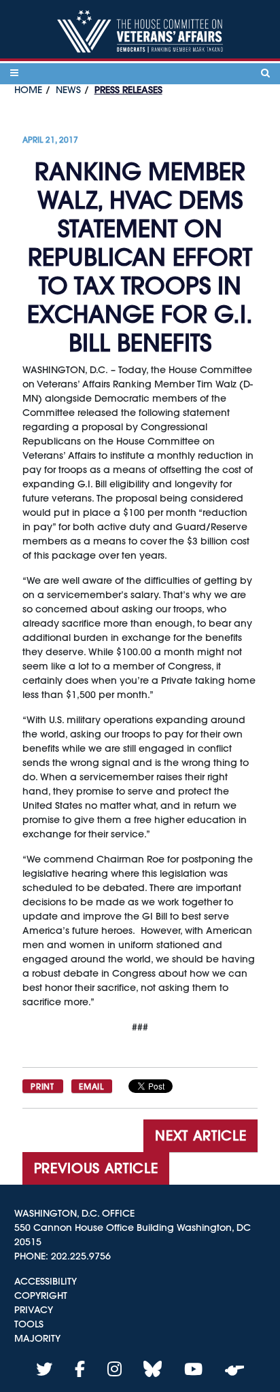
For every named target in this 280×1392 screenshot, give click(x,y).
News (68, 90)
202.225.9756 (81, 1256)
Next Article (200, 1135)
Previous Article (96, 1168)
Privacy (33, 1310)
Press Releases (128, 90)
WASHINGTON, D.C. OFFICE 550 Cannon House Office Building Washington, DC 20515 (132, 1227)
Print (42, 1086)
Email (91, 1086)
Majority (37, 1338)
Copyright (40, 1295)
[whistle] (234, 1369)
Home (28, 90)
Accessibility (45, 1281)
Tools (28, 1324)
